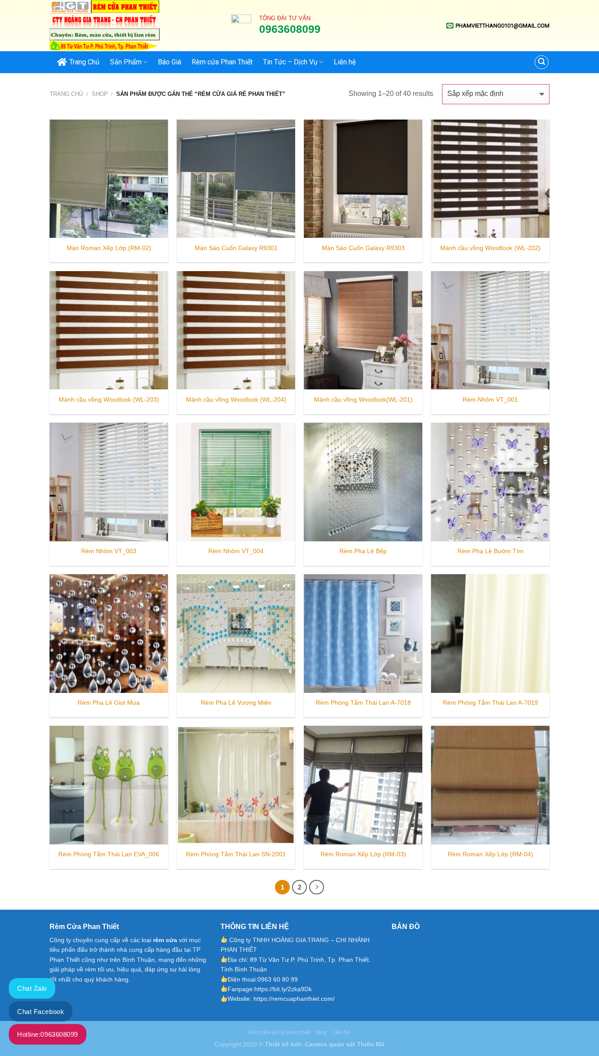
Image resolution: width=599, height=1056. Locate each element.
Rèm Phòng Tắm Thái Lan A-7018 (363, 702)
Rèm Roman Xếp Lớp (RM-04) (490, 854)
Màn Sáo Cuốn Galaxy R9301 (236, 247)
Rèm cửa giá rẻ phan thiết (279, 1032)
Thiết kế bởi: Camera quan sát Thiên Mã (325, 1044)
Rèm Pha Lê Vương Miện (236, 702)
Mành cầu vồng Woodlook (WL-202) (490, 247)
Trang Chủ (84, 62)
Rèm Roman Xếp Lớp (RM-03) (363, 854)
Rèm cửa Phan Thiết (222, 62)
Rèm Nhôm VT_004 (236, 550)
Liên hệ (345, 62)
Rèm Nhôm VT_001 (490, 399)
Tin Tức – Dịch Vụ (290, 62)
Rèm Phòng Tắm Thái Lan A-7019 (490, 702)
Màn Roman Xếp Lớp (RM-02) (109, 247)
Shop (100, 94)
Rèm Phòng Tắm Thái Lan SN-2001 (236, 854)
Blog (321, 1032)
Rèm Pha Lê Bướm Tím (490, 550)
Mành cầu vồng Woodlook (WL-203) (109, 399)
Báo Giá (169, 62)
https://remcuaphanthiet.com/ (294, 998)
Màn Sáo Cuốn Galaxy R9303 (363, 247)
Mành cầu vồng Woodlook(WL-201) (363, 399)
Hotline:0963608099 (47, 1034)
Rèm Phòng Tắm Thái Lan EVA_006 (108, 854)
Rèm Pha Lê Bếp (363, 550)
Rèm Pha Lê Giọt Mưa (109, 702)
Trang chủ (66, 94)
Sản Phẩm (126, 62)
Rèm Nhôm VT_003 (108, 550)
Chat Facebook (40, 1011)
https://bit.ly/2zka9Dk (283, 988)
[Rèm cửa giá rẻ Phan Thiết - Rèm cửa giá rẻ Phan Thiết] (134, 25)
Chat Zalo (32, 988)
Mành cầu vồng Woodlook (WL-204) (236, 399)
